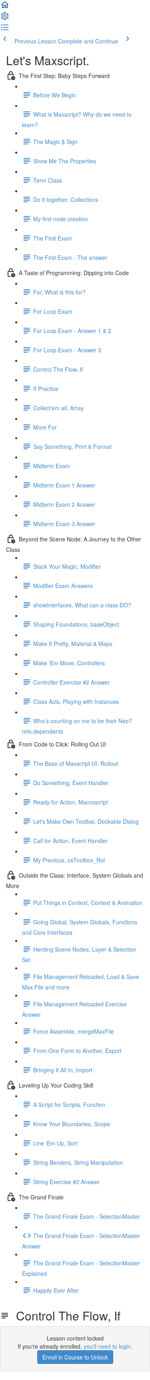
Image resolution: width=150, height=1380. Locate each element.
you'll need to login (107, 1346)
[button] (5, 7)
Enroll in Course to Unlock (75, 1357)
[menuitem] (5, 18)
